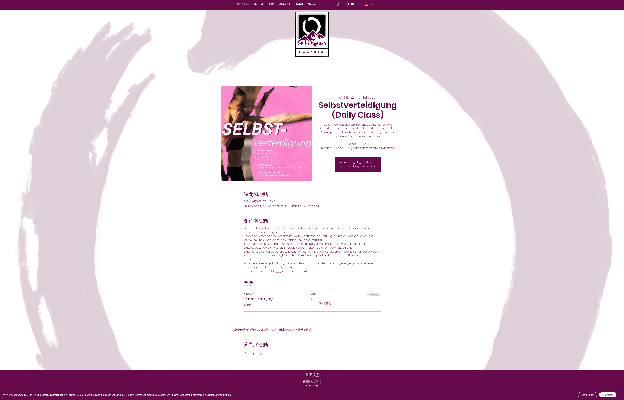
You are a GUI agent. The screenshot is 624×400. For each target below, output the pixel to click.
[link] (338, 4)
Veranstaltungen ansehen (358, 166)
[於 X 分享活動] (253, 353)
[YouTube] (352, 4)
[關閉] (620, 394)
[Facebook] (357, 4)
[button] (285, 4)
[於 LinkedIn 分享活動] (261, 353)
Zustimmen (607, 394)
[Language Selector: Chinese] (368, 4)
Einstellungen (587, 394)
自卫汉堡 (312, 374)
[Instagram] (347, 4)
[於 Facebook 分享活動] (245, 353)
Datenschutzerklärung (219, 394)
